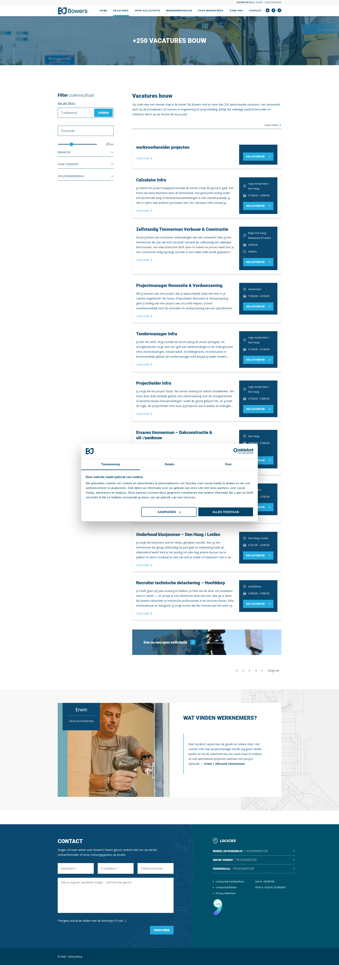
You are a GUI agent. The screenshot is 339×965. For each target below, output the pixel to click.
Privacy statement (225, 893)
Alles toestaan (225, 512)
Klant (259, 2)
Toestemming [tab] (110, 464)
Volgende (273, 670)
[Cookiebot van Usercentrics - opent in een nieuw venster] (236, 451)
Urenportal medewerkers (230, 881)
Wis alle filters (66, 103)
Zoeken (103, 112)
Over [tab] (228, 464)
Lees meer (143, 158)
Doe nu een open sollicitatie (165, 642)
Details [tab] (169, 464)
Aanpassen (167, 512)
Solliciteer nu (255, 156)
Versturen (162, 930)
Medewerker (273, 2)
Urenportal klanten (226, 887)
